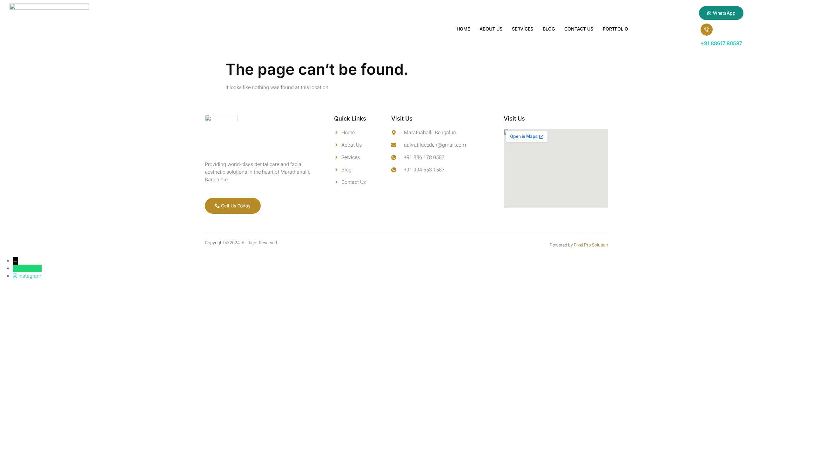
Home (463, 28)
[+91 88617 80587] (707, 30)
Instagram (29, 276)
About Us (491, 28)
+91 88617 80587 (721, 43)
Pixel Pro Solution (591, 245)
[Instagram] (15, 276)
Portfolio (615, 28)
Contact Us (578, 28)
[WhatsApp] (15, 268)
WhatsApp (30, 268)
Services (522, 28)
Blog (549, 28)
